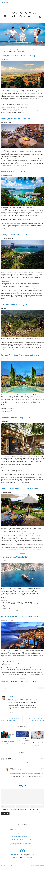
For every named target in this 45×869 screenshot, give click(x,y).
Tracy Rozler (8, 758)
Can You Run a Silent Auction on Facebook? (20, 839)
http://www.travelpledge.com (31, 771)
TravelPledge (4, 865)
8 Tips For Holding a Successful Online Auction (21, 833)
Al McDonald (20, 19)
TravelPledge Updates (27, 19)
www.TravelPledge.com (6, 682)
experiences (41, 688)
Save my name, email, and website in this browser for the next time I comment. (21, 809)
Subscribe (10, 865)
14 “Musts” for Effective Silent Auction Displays (21, 836)
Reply (42, 758)
